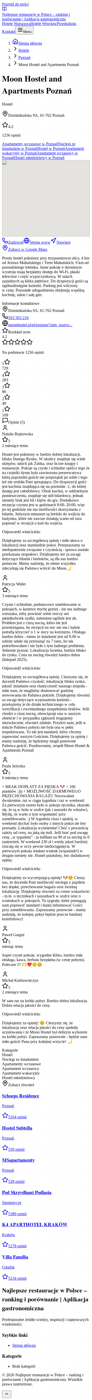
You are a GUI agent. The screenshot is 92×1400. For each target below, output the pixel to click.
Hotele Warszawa (16, 23)
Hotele (23, 50)
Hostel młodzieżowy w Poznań (39, 157)
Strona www (40, 242)
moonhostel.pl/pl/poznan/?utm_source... (40, 325)
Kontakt (8, 31)
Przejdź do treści (15, 4)
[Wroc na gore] (6, 1394)
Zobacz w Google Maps (27, 249)
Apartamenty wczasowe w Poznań (30, 144)
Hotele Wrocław (43, 23)
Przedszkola (66, 23)
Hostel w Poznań (51, 148)
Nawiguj (63, 242)
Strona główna (24, 1345)
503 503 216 (18, 318)
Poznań (24, 57)
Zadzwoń (16, 242)
